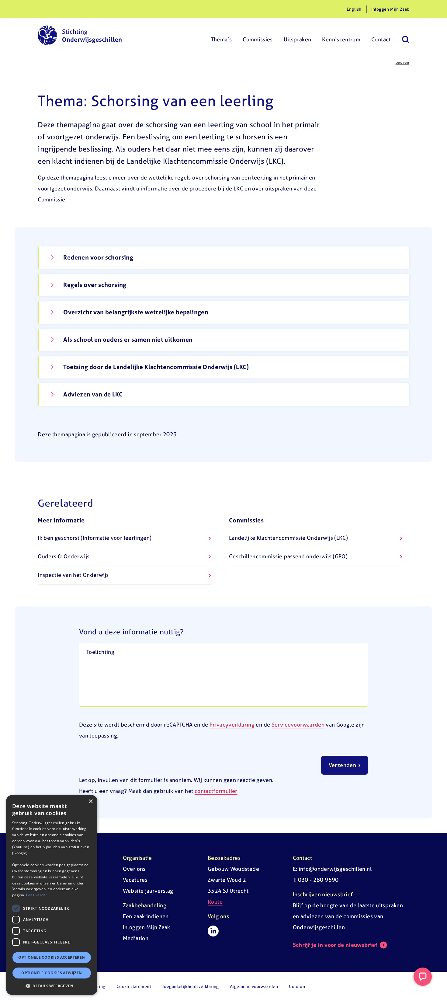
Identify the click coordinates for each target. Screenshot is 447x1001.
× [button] (90, 801)
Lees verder (36, 895)
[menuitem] (221, 35)
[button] (51, 986)
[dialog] (51, 895)
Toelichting (100, 652)
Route (215, 901)
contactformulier (216, 791)
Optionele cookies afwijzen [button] (51, 972)
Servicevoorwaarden (298, 724)
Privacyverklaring (232, 724)
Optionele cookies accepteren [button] (51, 957)
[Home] (79, 35)
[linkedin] (213, 931)
